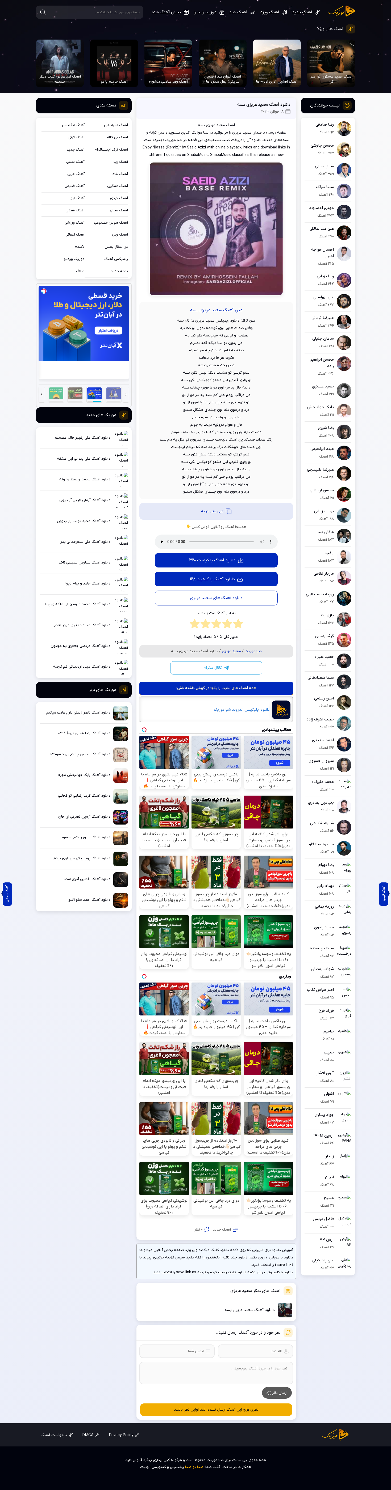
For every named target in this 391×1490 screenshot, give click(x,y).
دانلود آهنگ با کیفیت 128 (212, 579)
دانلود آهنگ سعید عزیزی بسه (263, 104)
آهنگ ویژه (269, 12)
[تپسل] (44, 291)
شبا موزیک (341, 12)
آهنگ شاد (238, 12)
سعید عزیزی (231, 651)
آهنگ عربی (76, 174)
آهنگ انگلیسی (73, 125)
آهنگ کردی (119, 198)
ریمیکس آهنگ (116, 259)
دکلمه (80, 246)
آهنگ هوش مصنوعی (111, 222)
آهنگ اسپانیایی (116, 125)
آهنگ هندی (75, 210)
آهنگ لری (77, 198)
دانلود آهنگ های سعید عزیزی (216, 598)
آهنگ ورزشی (75, 222)
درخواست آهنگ (54, 1435)
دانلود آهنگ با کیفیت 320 (212, 560)
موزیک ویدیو (205, 12)
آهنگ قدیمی (75, 186)
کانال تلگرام (213, 667)
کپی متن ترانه (212, 511)
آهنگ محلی (119, 210)
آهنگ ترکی (76, 137)
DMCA (88, 1435)
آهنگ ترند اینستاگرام (111, 149)
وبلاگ (80, 271)
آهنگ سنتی (75, 161)
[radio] (238, 625)
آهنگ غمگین (117, 186)
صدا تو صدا (194, 1467)
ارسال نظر (279, 1392)
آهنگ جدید (302, 12)
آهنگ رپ (121, 161)
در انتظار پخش (116, 246)
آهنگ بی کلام (117, 137)
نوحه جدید (119, 271)
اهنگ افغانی (75, 234)
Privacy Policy (121, 1435)
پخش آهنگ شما (166, 12)
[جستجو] (43, 12)
